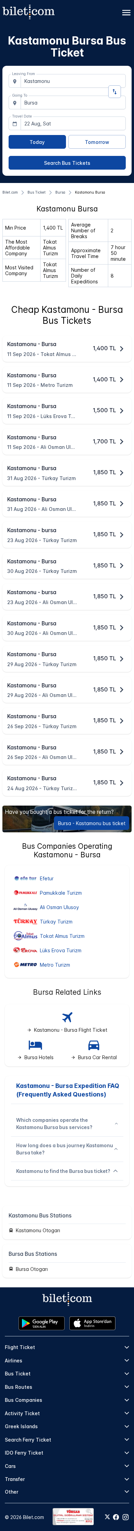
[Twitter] (107, 1517)
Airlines (13, 1360)
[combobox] (73, 81)
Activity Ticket (22, 1413)
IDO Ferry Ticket (24, 1453)
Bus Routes (18, 1387)
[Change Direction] (114, 91)
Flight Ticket (20, 1347)
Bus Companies (23, 1400)
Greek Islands (21, 1426)
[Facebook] (116, 1517)
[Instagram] (125, 1517)
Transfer (15, 1479)
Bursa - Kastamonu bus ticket (91, 823)
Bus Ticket (18, 1373)
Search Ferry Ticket (28, 1440)
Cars (10, 1466)
